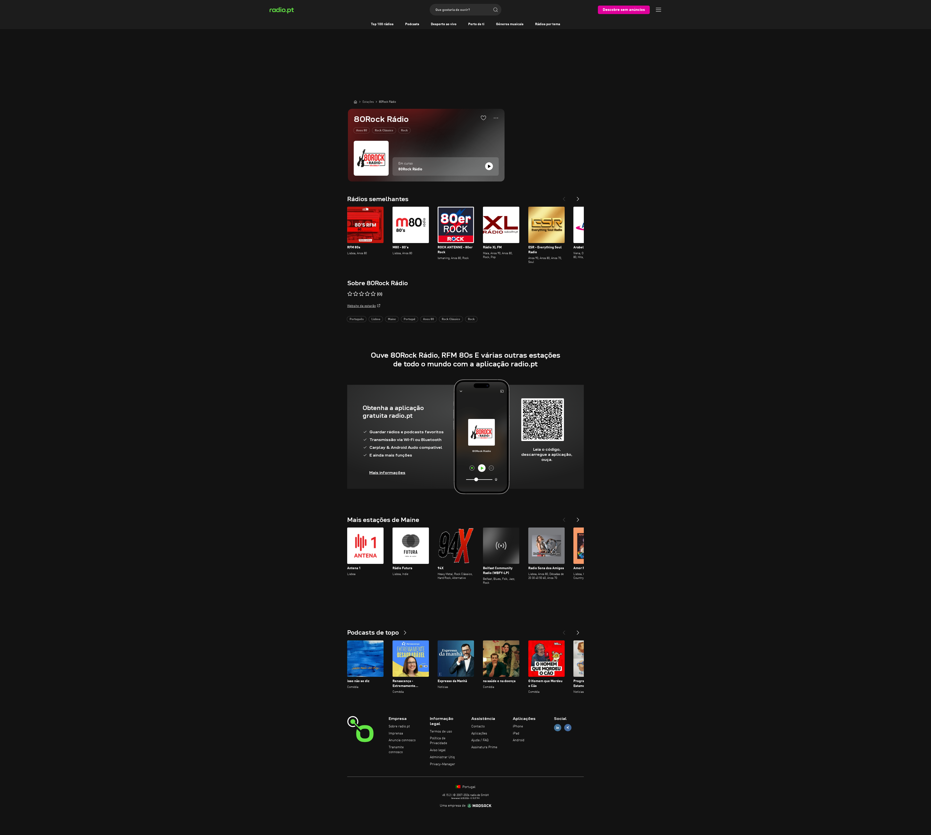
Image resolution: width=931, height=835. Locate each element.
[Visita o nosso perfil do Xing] (568, 727)
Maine (392, 319)
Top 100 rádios (382, 24)
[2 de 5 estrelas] (356, 294)
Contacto (478, 726)
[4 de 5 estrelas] (367, 294)
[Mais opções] (496, 118)
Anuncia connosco (402, 740)
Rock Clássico (384, 130)
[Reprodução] (489, 166)
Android (518, 740)
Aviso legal (438, 750)
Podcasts (412, 24)
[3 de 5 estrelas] (361, 294)
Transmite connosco (396, 750)
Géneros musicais (509, 24)
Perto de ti (476, 24)
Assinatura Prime (484, 747)
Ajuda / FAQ (480, 740)
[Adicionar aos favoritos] (483, 118)
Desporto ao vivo (444, 24)
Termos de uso (441, 731)
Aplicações (479, 733)
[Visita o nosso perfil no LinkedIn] (558, 727)
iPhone (518, 726)
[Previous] (564, 197)
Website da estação (361, 306)
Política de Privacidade (438, 741)
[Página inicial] (355, 102)
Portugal (409, 319)
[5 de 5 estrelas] (373, 294)
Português (357, 319)
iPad (516, 733)
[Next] (578, 197)
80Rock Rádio (410, 169)
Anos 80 (361, 130)
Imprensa (396, 733)
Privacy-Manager (442, 764)
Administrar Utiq (442, 757)
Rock (404, 130)
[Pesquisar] (495, 10)
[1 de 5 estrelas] (350, 294)
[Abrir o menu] (658, 10)
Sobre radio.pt (399, 726)
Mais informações (387, 472)
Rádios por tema (547, 24)
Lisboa (375, 319)
